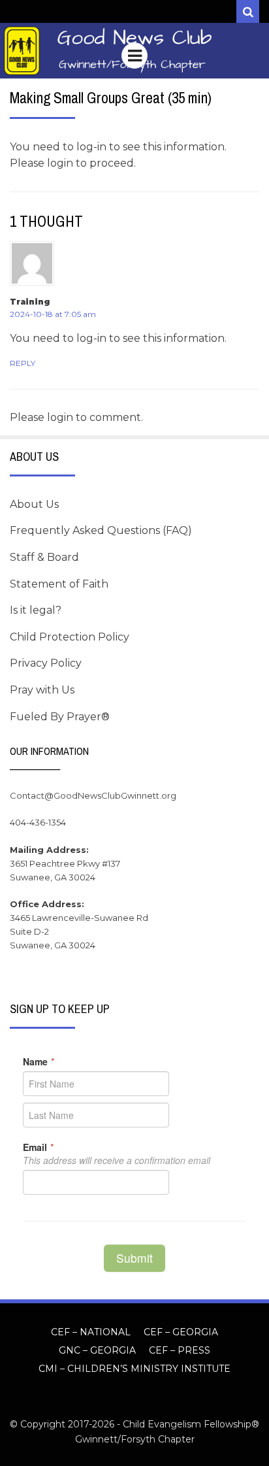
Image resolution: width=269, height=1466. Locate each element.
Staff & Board (44, 557)
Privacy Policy (46, 663)
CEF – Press (179, 1350)
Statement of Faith (59, 584)
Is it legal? (35, 610)
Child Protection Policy (69, 637)
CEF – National (91, 1332)
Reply (22, 363)
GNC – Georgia (97, 1350)
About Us (34, 504)
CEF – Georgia (181, 1332)
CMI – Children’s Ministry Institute (134, 1368)
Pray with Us (42, 690)
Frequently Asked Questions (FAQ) (101, 530)
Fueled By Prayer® (60, 716)
